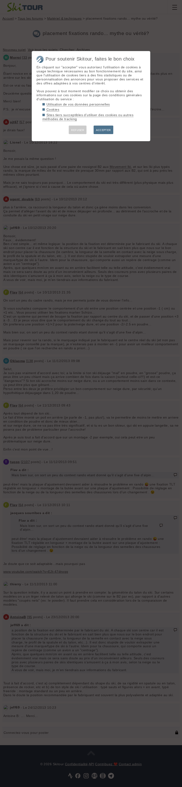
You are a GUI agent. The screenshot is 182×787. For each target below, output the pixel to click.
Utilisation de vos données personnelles (78, 104)
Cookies (52, 109)
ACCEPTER (103, 130)
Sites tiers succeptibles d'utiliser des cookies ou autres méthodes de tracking (87, 117)
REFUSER (77, 130)
